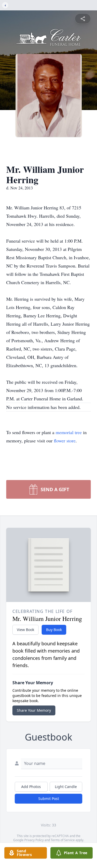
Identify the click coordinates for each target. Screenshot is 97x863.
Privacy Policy (34, 840)
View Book (25, 629)
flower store (65, 440)
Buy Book (54, 629)
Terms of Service (63, 840)
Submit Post (48, 798)
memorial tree (69, 432)
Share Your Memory (34, 710)
